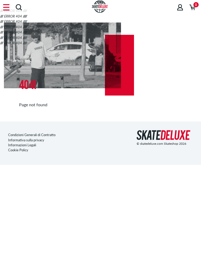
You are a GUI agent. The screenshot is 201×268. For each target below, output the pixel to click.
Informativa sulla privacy (26, 140)
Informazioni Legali (22, 145)
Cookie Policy (18, 150)
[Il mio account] (180, 7)
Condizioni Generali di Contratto (31, 135)
